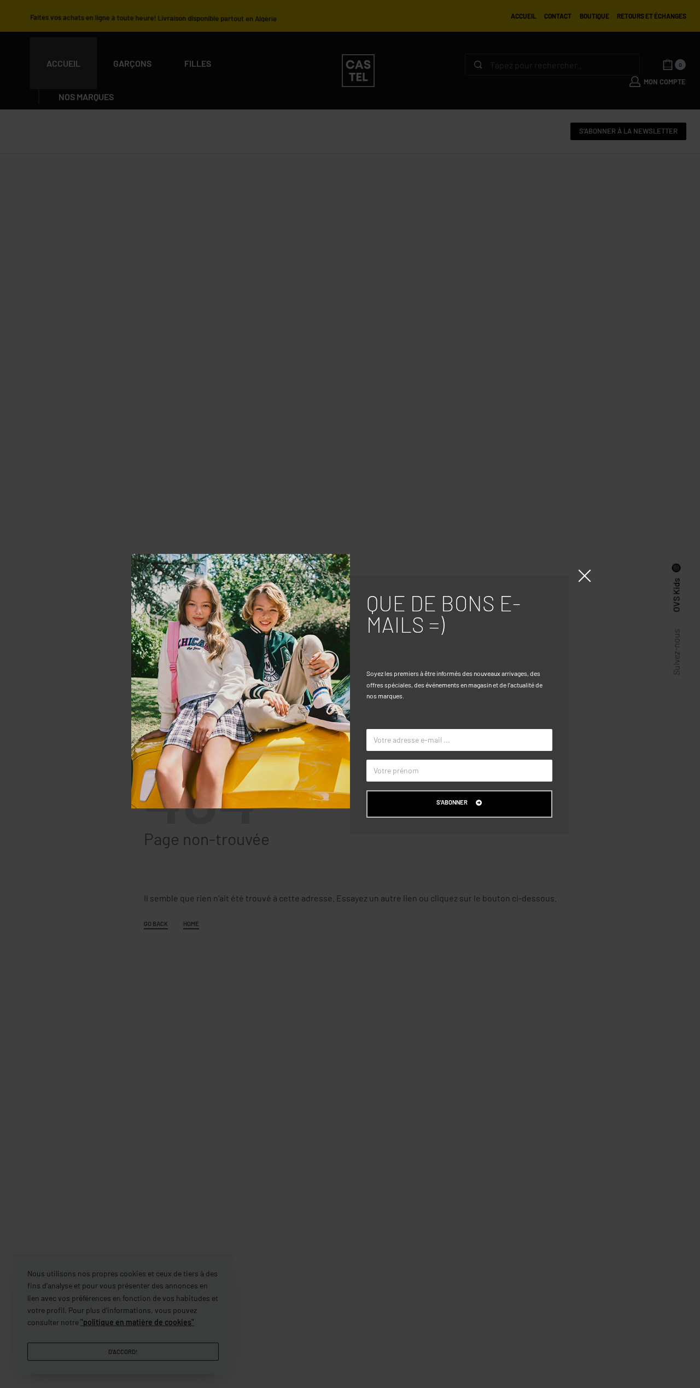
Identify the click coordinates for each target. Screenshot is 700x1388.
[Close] (584, 575)
